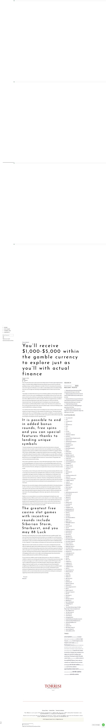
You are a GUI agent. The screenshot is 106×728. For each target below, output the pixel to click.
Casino (67, 458)
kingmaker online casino (69, 650)
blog (66, 450)
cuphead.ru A (68, 483)
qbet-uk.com (68, 578)
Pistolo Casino (69, 571)
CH (66, 470)
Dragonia (68, 488)
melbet (77, 656)
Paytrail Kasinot (69, 570)
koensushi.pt (68, 531)
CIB (66, 473)
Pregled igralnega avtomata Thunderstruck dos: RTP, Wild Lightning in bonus (73, 405)
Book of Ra (68, 453)
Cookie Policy (52, 710)
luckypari (73, 656)
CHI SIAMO (7, 329)
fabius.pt (67, 497)
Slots (67, 593)
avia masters (68, 637)
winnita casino (74, 674)
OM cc (67, 559)
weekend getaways (67, 674)
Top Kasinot (68, 613)
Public (67, 575)
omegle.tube (68, 564)
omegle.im (68, 561)
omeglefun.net (69, 566)
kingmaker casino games (74, 648)
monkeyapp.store (69, 553)
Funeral (67, 505)
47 (66, 431)
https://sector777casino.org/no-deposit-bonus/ (53, 382)
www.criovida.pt (69, 629)
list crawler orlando (70, 539)
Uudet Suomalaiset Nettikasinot (72, 620)
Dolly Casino (68, 487)
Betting (67, 446)
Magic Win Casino (69, 546)
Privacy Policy (45, 710)
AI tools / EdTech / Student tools (72, 438)
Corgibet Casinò (69, 480)
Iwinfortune (68, 526)
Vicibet (67, 624)
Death (73, 640)
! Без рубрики (68, 417)
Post (67, 573)
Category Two (69, 466)
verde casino (76, 672)
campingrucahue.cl (69, 456)
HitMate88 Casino (69, 522)
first (66, 500)
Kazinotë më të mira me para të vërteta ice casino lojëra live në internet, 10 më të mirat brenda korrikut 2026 (73, 400)
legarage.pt (68, 536)
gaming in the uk (76, 645)
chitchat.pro (68, 471)
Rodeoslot (68, 585)
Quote (67, 580)
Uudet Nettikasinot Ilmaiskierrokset (73, 619)
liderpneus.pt (68, 537)
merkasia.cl (68, 551)
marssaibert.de (69, 548)
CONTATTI (7, 332)
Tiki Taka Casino (69, 612)
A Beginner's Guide (70, 434)
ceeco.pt (67, 468)
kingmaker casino (68, 648)
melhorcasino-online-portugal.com (73, 549)
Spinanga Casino (69, 598)
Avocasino (68, 443)
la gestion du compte (78, 650)
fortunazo (67, 645)
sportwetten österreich (71, 669)
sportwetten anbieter (71, 666)
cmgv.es (67, 477)
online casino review (73, 658)
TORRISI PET (7, 330)
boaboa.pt (68, 451)
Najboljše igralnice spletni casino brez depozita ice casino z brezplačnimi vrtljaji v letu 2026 (73, 410)
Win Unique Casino (69, 627)
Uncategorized (69, 617)
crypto (67, 482)
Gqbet (67, 519)
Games (67, 514)
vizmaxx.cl (68, 625)
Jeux (67, 527)
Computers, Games (70, 478)
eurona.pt (68, 495)
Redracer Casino (69, 583)
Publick (67, 576)
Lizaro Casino (68, 542)
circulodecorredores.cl (70, 475)
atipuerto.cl (68, 439)
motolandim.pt (69, 554)
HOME (6, 327)
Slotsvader (68, 595)
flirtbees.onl (68, 502)
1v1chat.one (68, 421)
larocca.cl (68, 534)
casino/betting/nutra (70, 461)
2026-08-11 (68, 424)
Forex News (68, 504)
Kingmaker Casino (69, 529)
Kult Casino (68, 532)
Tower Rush (68, 615)
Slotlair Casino (69, 590)
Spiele (67, 597)
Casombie (68, 463)
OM (66, 558)
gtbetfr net (68, 521)
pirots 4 (69, 660)
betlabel (79, 636)
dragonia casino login (69, 642)
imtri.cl (67, 524)
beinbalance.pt (69, 444)
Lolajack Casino (69, 544)
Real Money (68, 581)
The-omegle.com (69, 610)
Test (67, 605)
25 (66, 426)
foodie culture (76, 642)
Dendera (67, 485)
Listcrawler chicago (70, 541)
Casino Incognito (69, 460)
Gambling (68, 507)
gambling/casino (69, 510)
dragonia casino (79, 640)
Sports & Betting (69, 602)
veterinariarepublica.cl (70, 622)
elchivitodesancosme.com (71, 492)
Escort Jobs (68, 493)
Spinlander (68, 600)
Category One (69, 465)
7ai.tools (67, 433)
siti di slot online (75, 664)
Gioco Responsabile (70, 517)
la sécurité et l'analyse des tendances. (73, 652)
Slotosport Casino (69, 592)
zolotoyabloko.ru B (69, 630)
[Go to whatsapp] (103, 724)
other (67, 568)
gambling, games (69, 509)
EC (66, 490)
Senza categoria (25, 342)
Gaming (67, 515)
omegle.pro (68, 563)
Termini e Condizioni (60, 710)
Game (67, 512)
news (67, 556)
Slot (66, 588)
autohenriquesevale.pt (70, 441)
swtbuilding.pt (69, 603)
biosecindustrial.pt (69, 448)
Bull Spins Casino (69, 455)
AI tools (67, 436)
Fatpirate (68, 499)
